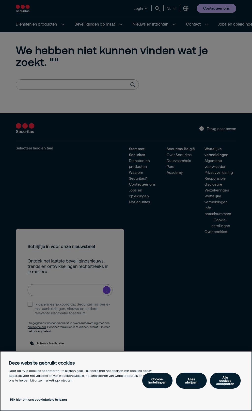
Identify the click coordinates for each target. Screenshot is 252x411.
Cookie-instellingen (157, 380)
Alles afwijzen (191, 380)
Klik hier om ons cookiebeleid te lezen (38, 399)
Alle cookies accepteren (225, 380)
